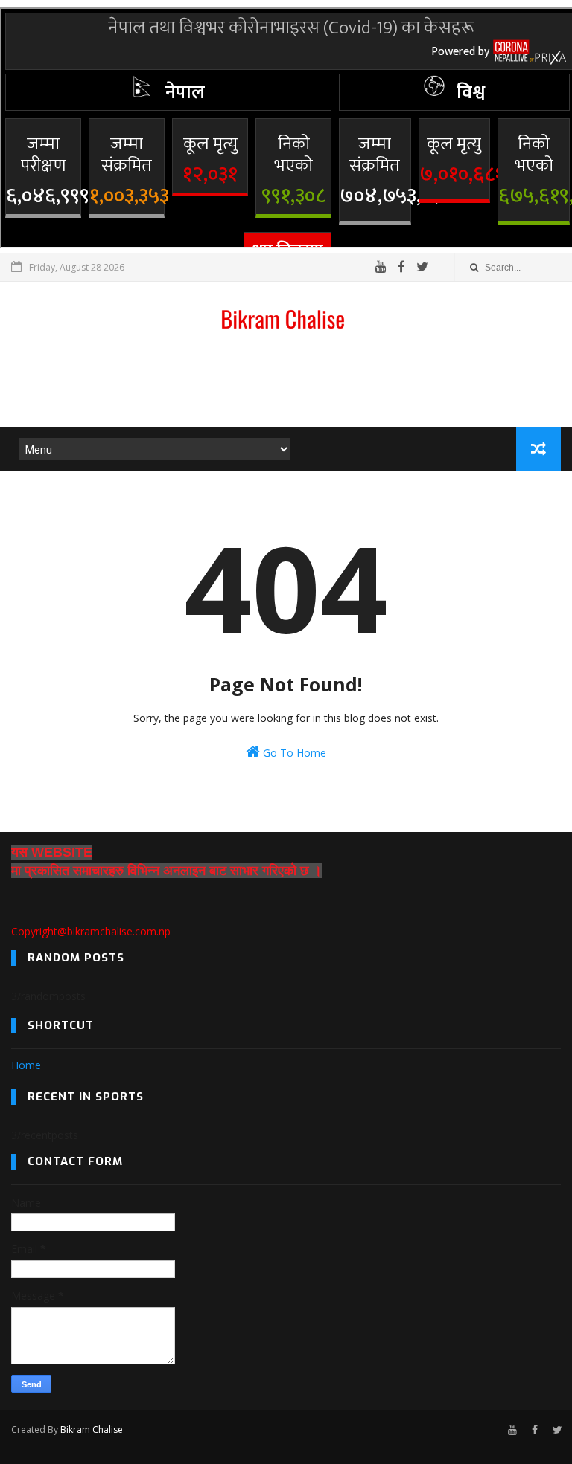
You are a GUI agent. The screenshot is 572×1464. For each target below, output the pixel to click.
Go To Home (293, 753)
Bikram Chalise (91, 1429)
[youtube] (381, 267)
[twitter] (422, 267)
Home (26, 1065)
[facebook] (401, 267)
